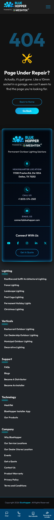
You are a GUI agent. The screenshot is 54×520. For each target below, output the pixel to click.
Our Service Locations (15, 443)
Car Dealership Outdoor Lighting (21, 335)
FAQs (7, 367)
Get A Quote (27, 252)
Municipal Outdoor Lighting (18, 341)
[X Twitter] (45, 243)
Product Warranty (13, 473)
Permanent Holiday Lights (17, 303)
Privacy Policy (11, 479)
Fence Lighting (11, 285)
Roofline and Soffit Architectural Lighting (25, 279)
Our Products (11, 417)
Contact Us (9, 467)
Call (19, 516)
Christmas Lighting (14, 309)
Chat (6, 516)
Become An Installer (14, 385)
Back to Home (27, 101)
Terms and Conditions (15, 485)
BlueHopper (25, 502)
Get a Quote (10, 461)
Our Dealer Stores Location (18, 449)
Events (7, 455)
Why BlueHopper (13, 437)
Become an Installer (47, 516)
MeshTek (8, 405)
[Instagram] (27, 243)
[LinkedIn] (36, 243)
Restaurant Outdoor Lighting (19, 329)
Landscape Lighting (14, 291)
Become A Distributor (15, 379)
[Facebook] (18, 243)
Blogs (7, 373)
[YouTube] (8, 243)
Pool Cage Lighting (14, 297)
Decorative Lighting (14, 347)
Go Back (27, 110)
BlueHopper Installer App (17, 411)
